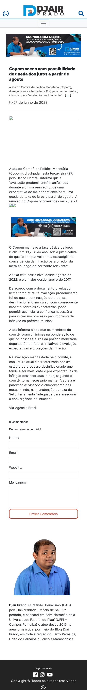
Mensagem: (18, 482)
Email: (13, 453)
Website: (15, 467)
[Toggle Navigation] (43, 23)
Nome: (14, 438)
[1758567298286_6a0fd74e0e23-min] (43, 230)
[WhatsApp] (6, 14)
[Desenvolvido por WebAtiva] (43, 687)
